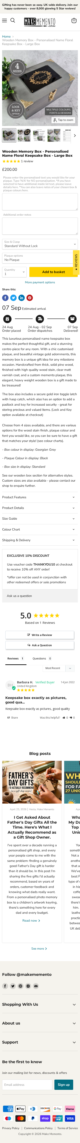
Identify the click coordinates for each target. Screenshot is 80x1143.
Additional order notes (17, 214)
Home (6, 36)
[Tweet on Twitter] (13, 298)
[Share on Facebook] (5, 298)
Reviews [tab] (13, 658)
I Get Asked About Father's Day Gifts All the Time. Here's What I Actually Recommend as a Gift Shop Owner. (32, 827)
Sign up (64, 1084)
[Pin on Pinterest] (29, 298)
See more (38, 949)
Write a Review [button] (42, 635)
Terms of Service (67, 1128)
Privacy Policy (10, 1128)
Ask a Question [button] (42, 645)
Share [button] (14, 717)
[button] (65, 717)
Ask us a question (19, 596)
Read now (30, 920)
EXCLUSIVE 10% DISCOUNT (28, 556)
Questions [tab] (39, 658)
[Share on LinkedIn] (21, 298)
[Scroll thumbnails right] (74, 135)
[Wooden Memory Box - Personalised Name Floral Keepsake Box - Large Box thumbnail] (9, 135)
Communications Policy (38, 1128)
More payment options (40, 282)
